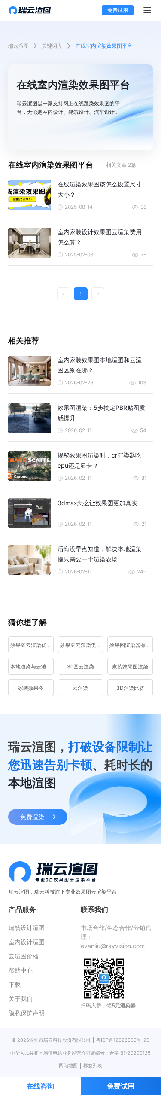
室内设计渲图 (27, 942)
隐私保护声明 (27, 1012)
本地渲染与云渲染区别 (32, 666)
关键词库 (52, 46)
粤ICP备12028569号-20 (122, 1040)
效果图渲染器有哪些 (131, 645)
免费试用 (117, 10)
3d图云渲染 (80, 666)
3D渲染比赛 (130, 688)
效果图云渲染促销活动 (81, 645)
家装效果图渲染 (130, 666)
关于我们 (21, 998)
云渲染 (80, 688)
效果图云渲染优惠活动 (32, 645)
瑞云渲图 (18, 46)
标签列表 (92, 1065)
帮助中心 (21, 970)
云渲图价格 (24, 956)
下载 (15, 984)
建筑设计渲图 (27, 927)
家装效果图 (31, 688)
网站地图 (68, 1065)
